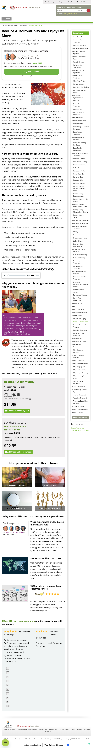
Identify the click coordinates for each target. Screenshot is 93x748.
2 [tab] (7, 672)
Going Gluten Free (79, 174)
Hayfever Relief (78, 180)
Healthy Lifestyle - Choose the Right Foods (79, 188)
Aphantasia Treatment (80, 48)
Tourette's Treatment (80, 398)
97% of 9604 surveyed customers (18, 621)
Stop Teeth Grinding (79, 370)
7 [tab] (7, 693)
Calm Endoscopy (78, 62)
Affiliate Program (53, 729)
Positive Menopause (80, 312)
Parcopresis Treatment (80, 295)
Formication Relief (79, 171)
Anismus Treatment (79, 45)
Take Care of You (12, 429)
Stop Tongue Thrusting (80, 373)
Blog (46, 729)
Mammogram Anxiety (80, 255)
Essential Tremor (78, 159)
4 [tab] (7, 681)
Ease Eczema (78, 117)
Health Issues (78, 33)
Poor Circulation (78, 309)
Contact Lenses (78, 84)
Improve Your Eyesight (80, 235)
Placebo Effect (78, 303)
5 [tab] (7, 685)
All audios (79, 11)
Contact (67, 729)
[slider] (17, 275)
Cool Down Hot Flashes (81, 87)
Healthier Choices (79, 183)
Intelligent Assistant (70, 14)
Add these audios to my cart (19, 452)
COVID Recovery (79, 101)
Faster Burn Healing (79, 165)
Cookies (79, 729)
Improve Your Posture (80, 238)
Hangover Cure (78, 177)
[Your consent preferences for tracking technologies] (89, 744)
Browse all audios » (80, 417)
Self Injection (77, 338)
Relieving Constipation (80, 330)
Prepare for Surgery (79, 319)
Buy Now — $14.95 (31, 72)
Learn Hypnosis (21, 729)
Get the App (48, 731)
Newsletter (87, 729)
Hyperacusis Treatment (81, 220)
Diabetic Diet (77, 109)
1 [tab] (7, 668)
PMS (75, 306)
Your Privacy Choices (53, 745)
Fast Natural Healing (80, 162)
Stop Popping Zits (79, 367)
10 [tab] (8, 706)
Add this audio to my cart (18, 411)
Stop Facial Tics (78, 360)
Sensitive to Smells (79, 341)
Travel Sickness (78, 406)
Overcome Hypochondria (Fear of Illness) (80, 284)
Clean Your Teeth (78, 81)
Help (61, 729)
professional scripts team (14, 532)
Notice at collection (32, 745)
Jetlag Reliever (78, 241)
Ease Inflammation (79, 121)
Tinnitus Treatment (79, 395)
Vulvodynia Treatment (80, 409)
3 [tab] (7, 677)
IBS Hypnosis (77, 232)
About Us (12, 729)
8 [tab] (7, 698)
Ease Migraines (78, 124)
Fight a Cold (77, 168)
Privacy (73, 729)
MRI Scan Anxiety (79, 258)
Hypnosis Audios (32, 729)
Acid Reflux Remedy (80, 37)
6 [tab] (7, 689)
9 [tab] (7, 702)
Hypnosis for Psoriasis (80, 223)
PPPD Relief (77, 316)
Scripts (41, 729)
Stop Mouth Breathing (80, 364)
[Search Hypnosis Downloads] (88, 10)
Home (6, 729)
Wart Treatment (78, 412)
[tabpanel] (17, 646)
